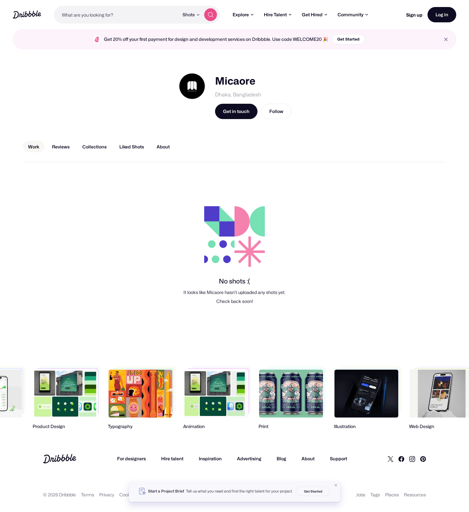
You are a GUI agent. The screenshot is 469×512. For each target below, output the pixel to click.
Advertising (249, 458)
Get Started (348, 39)
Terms (87, 494)
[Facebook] (401, 459)
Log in (441, 14)
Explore (241, 14)
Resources (415, 494)
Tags (375, 494)
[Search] (210, 14)
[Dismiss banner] (336, 485)
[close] (446, 39)
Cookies (127, 494)
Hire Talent (275, 14)
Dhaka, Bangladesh (238, 95)
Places (392, 494)
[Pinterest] (423, 459)
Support (338, 458)
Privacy (106, 494)
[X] (390, 459)
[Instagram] (412, 459)
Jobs (360, 494)
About (308, 458)
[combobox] (116, 14)
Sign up (414, 15)
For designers (131, 458)
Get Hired (312, 14)
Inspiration (210, 458)
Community (350, 14)
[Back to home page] (27, 15)
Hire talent (172, 458)
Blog (281, 458)
